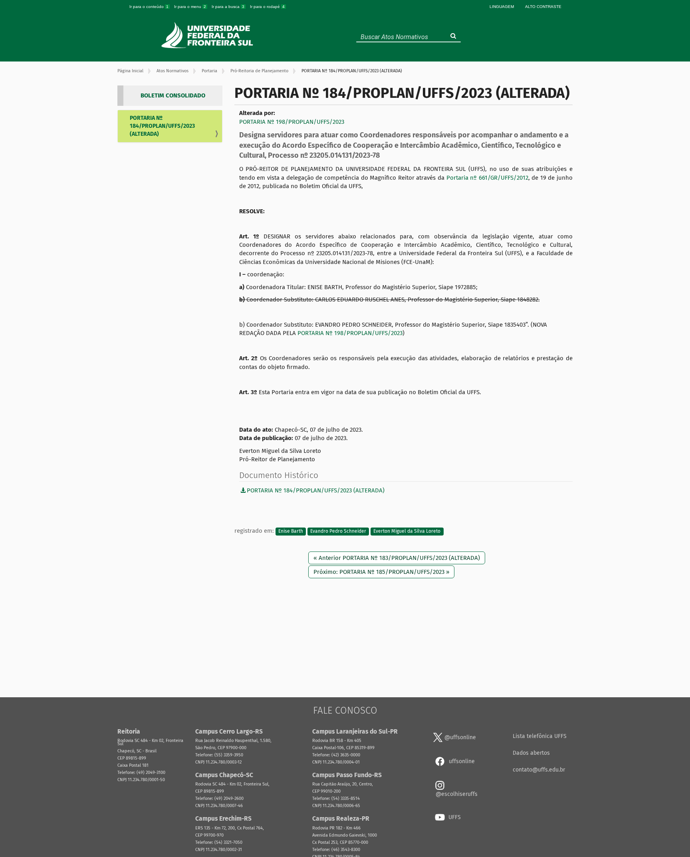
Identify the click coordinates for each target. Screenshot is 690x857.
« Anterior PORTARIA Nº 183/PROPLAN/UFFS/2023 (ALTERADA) (396, 557)
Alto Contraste (543, 6)
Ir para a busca (228, 6)
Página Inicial (130, 70)
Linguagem (502, 6)
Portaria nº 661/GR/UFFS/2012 (487, 177)
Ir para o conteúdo (149, 6)
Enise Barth (290, 531)
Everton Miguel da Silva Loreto (406, 531)
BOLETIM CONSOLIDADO (173, 95)
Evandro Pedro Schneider (338, 531)
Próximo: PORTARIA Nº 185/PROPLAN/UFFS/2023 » (381, 571)
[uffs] (208, 35)
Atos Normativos (172, 70)
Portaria (209, 70)
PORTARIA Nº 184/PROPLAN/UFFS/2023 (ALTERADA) (162, 126)
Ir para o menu (190, 6)
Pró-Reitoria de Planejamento (259, 70)
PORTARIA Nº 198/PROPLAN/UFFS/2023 (291, 121)
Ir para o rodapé (267, 6)
